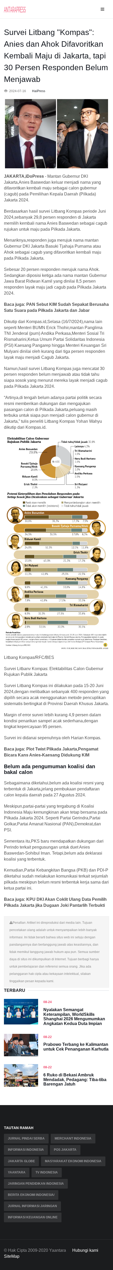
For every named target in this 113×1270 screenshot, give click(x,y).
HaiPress (38, 91)
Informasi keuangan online (33, 1217)
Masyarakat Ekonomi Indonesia (73, 1161)
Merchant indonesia (73, 1138)
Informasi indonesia (26, 1150)
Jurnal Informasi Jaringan (32, 1206)
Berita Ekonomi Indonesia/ (31, 1195)
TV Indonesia (46, 1172)
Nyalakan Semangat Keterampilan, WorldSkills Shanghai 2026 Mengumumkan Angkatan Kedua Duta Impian (74, 1016)
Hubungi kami (85, 1250)
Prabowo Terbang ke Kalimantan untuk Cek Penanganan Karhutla (76, 1046)
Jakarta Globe (21, 1161)
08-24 (47, 1002)
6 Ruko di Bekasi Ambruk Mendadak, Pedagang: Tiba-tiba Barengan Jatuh (74, 1079)
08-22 (47, 1037)
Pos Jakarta (65, 1150)
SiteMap (11, 1256)
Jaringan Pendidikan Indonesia (36, 1183)
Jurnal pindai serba (26, 1138)
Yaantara (16, 1172)
